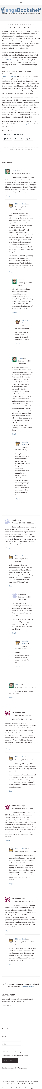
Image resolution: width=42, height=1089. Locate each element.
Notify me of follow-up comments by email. (20, 1052)
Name (5, 1029)
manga (18, 149)
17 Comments (29, 24)
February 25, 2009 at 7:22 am (25, 760)
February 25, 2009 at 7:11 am (22, 715)
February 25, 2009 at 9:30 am (22, 901)
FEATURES (25, 146)
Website (5, 1044)
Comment (6, 1005)
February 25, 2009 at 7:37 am (22, 808)
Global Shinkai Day (9, 76)
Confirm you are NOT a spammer (15, 1068)
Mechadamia (12, 60)
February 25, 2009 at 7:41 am (25, 852)
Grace (14, 170)
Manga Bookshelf (21, 13)
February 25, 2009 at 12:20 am (23, 523)
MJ (22, 24)
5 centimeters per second (20, 147)
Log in (21, 1080)
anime (31, 147)
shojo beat (28, 149)
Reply (8, 196)
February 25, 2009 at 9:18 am (25, 687)
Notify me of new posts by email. (16, 1056)
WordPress (11, 1083)
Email (5, 1036)
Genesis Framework (27, 1083)
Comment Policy (26, 987)
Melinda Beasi (20, 204)
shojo (22, 149)
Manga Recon (28, 124)
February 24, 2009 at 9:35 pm (22, 173)
